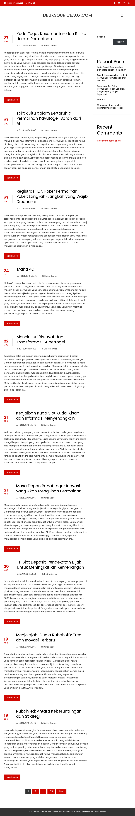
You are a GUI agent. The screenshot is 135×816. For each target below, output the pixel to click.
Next (61, 791)
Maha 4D (25, 269)
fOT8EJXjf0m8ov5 (27, 45)
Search (101, 36)
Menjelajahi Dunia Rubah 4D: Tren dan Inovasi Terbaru (48, 637)
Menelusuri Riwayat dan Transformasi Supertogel (41, 339)
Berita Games (50, 45)
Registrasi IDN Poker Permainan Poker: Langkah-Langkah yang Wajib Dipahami (52, 196)
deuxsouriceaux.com (67, 15)
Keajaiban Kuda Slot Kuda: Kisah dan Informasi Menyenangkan (47, 415)
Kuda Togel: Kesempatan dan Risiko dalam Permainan (51, 36)
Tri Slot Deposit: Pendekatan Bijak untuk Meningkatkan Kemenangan (50, 564)
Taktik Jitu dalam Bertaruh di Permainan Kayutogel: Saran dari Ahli (48, 118)
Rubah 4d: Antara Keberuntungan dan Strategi (49, 713)
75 (51, 791)
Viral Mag (86, 811)
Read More (12, 99)
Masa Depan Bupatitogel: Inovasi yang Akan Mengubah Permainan (49, 488)
